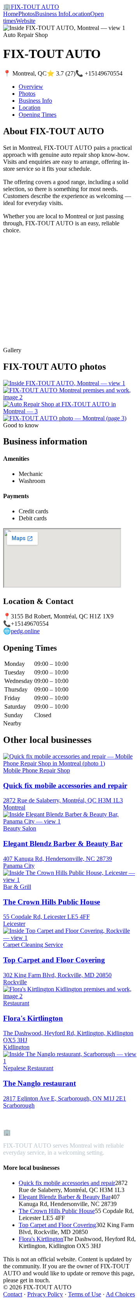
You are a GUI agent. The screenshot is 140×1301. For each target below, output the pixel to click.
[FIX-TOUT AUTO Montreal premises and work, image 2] (70, 397)
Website (25, 21)
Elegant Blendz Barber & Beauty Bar (64, 1197)
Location (79, 14)
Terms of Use (84, 1294)
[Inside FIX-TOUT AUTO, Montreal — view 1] (64, 383)
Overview (31, 86)
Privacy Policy (45, 1294)
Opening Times (37, 114)
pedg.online (25, 631)
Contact (12, 1294)
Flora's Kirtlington (41, 1239)
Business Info (51, 14)
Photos (26, 14)
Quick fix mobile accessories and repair (67, 1183)
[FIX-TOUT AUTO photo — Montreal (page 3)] (64, 418)
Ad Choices (120, 1294)
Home (10, 14)
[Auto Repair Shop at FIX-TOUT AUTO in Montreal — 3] (70, 411)
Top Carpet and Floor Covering (57, 1225)
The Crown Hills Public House (57, 1211)
